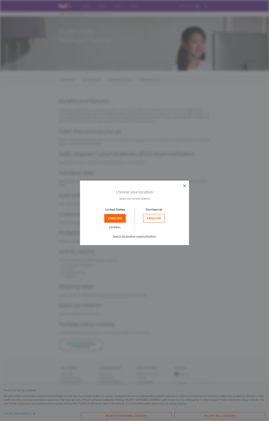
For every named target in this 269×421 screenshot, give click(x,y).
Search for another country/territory (134, 236)
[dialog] (134, 210)
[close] (185, 186)
